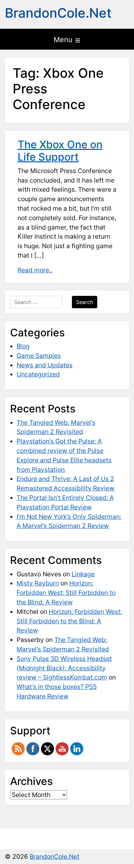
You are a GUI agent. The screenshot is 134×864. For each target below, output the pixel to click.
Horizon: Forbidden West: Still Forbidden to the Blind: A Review (66, 592)
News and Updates (45, 365)
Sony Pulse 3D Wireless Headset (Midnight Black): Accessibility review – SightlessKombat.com (64, 668)
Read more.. (35, 270)
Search (84, 302)
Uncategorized (38, 374)
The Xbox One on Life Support (60, 150)
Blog (23, 346)
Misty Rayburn (38, 583)
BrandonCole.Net (58, 13)
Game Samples (39, 356)
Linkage (83, 574)
